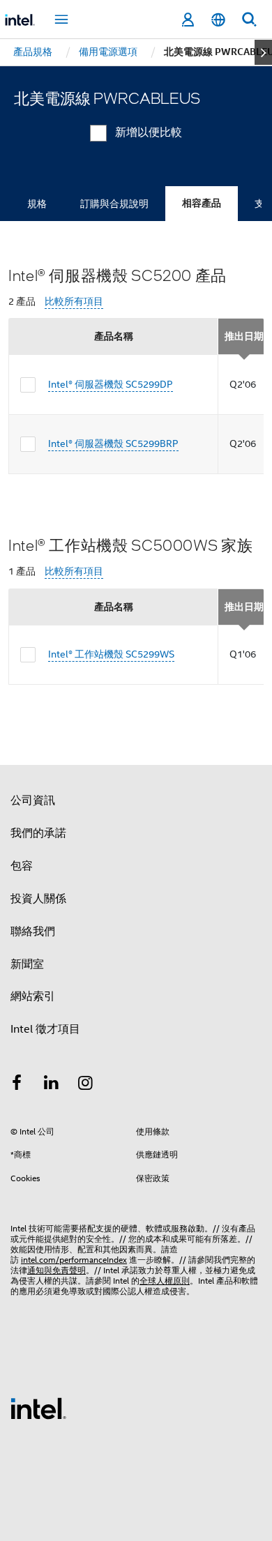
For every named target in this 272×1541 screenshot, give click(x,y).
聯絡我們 (32, 932)
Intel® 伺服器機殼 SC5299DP (110, 384)
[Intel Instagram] (86, 1085)
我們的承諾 (38, 833)
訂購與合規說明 (114, 203)
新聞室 (27, 964)
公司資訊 (32, 800)
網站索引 (32, 996)
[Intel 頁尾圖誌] (38, 1408)
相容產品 (201, 203)
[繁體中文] (218, 20)
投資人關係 (38, 899)
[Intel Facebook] (17, 1085)
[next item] (263, 52)
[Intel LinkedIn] (51, 1085)
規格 (37, 203)
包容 (21, 866)
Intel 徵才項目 (45, 1029)
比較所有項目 (74, 302)
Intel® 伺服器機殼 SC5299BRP (113, 443)
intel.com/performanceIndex (74, 1259)
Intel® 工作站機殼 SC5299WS (111, 654)
